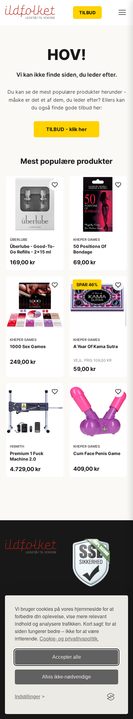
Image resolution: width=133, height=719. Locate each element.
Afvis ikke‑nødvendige (66, 676)
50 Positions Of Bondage (89, 249)
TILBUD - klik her (66, 129)
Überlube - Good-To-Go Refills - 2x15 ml (32, 249)
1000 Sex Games (28, 346)
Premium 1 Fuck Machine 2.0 (26, 456)
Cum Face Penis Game (96, 453)
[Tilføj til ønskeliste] (54, 184)
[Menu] (122, 12)
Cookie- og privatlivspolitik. (69, 638)
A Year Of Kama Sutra (95, 346)
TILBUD (87, 12)
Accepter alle (66, 657)
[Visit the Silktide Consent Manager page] (110, 696)
